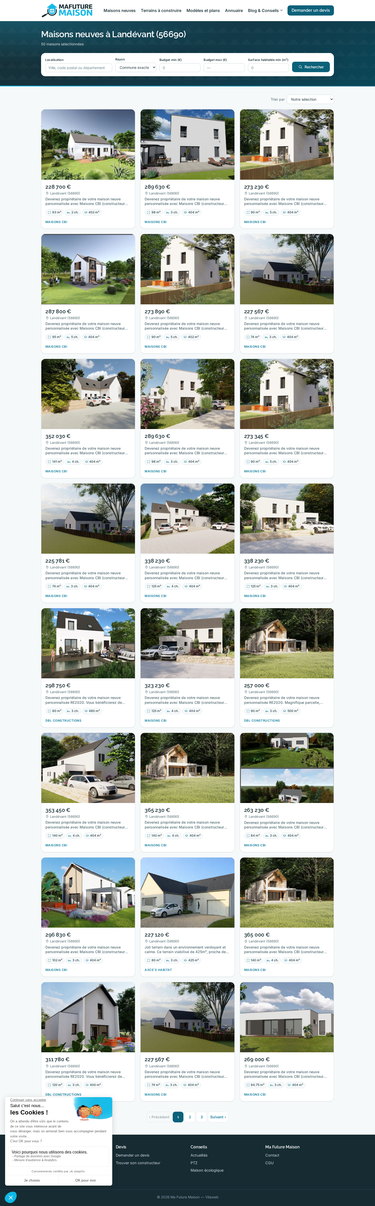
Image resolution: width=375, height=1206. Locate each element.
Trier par (278, 99)
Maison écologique (207, 1170)
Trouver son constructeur (138, 1163)
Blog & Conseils (263, 10)
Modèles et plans (203, 10)
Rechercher (314, 67)
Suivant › (218, 1117)
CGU (269, 1163)
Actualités (199, 1155)
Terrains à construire (161, 10)
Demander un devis (311, 10)
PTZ (194, 1163)
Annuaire (234, 10)
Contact (272, 1155)
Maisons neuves (120, 10)
